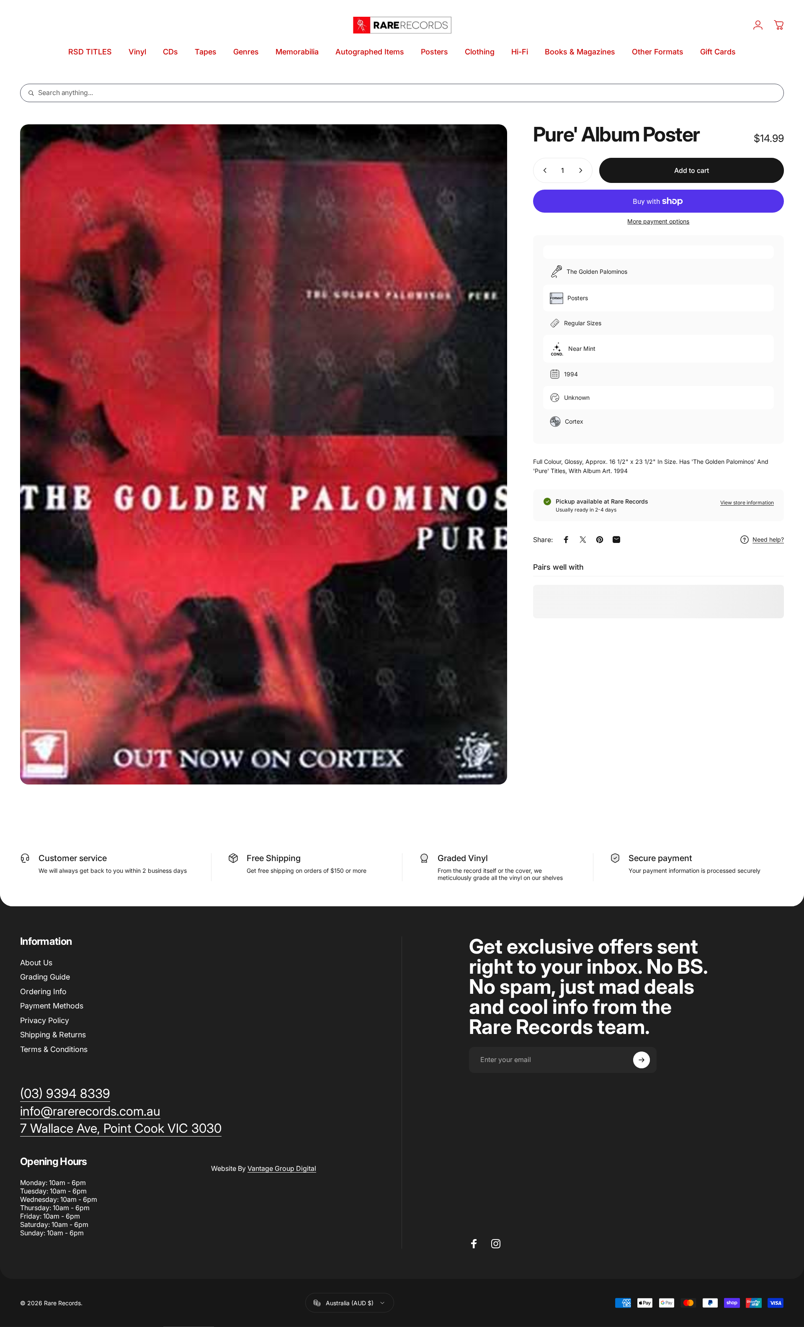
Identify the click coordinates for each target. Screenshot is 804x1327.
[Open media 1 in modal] (263, 454)
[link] (121, 1129)
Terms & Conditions (54, 1049)
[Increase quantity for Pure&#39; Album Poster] (582, 170)
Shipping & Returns (53, 1034)
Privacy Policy (44, 1020)
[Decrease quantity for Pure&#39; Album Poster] (543, 170)
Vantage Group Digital (281, 1168)
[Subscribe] (641, 1060)
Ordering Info (43, 991)
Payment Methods (51, 1005)
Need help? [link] (768, 539)
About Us (36, 962)
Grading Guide (45, 976)
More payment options (658, 221)
